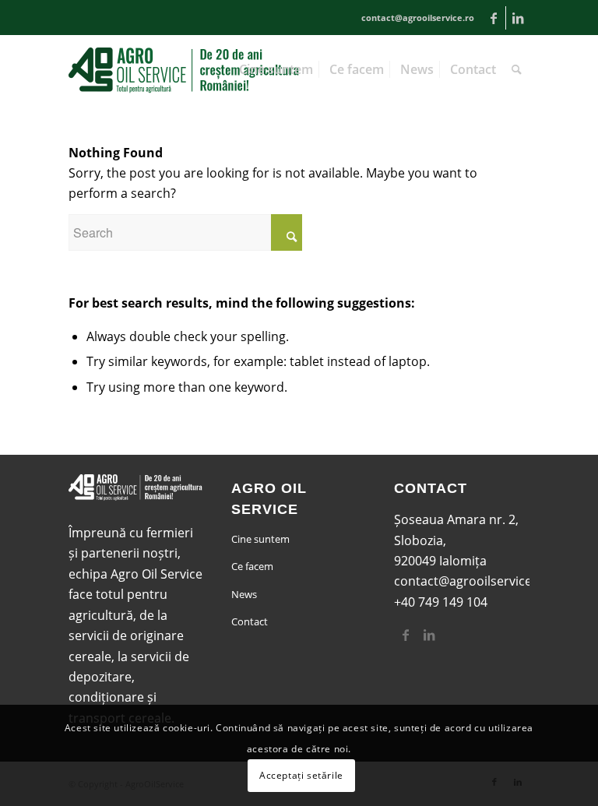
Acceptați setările (301, 775)
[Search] (516, 69)
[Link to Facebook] (494, 18)
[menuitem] (276, 69)
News (244, 594)
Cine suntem (260, 539)
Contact (249, 621)
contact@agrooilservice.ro (471, 581)
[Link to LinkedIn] (517, 18)
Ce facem (252, 566)
